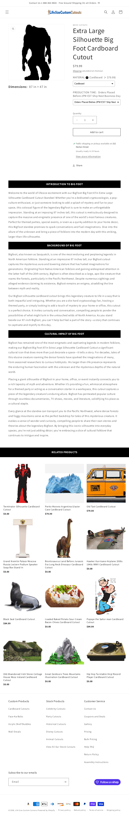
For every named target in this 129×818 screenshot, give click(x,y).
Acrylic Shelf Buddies (19, 724)
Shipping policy (114, 810)
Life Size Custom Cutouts (26, 810)
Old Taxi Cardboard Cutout (101, 506)
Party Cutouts (53, 716)
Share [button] (79, 165)
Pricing (88, 731)
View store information (88, 156)
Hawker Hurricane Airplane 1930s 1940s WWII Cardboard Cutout (105, 563)
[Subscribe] (65, 782)
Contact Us (90, 708)
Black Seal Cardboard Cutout (19, 619)
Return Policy (91, 754)
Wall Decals (14, 731)
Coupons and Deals (94, 716)
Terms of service (96, 810)
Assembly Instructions (96, 762)
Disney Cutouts (54, 731)
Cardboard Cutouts (18, 708)
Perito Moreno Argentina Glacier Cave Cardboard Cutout (62, 508)
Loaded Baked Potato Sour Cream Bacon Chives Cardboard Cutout (63, 621)
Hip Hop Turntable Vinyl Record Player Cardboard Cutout (104, 676)
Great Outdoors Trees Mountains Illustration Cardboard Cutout (62, 676)
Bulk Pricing (90, 739)
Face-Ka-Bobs (15, 716)
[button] (7, 12)
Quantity (77, 113)
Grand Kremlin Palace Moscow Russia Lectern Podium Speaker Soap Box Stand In (20, 564)
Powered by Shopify (46, 810)
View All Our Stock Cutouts (60, 746)
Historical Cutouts (56, 724)
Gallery (88, 724)
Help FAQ (89, 746)
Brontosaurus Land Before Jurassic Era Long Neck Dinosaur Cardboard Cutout (64, 564)
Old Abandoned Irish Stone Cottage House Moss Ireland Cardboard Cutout (22, 677)
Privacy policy (64, 810)
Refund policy (80, 810)
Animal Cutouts (54, 739)
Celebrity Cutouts (55, 708)
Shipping (77, 71)
